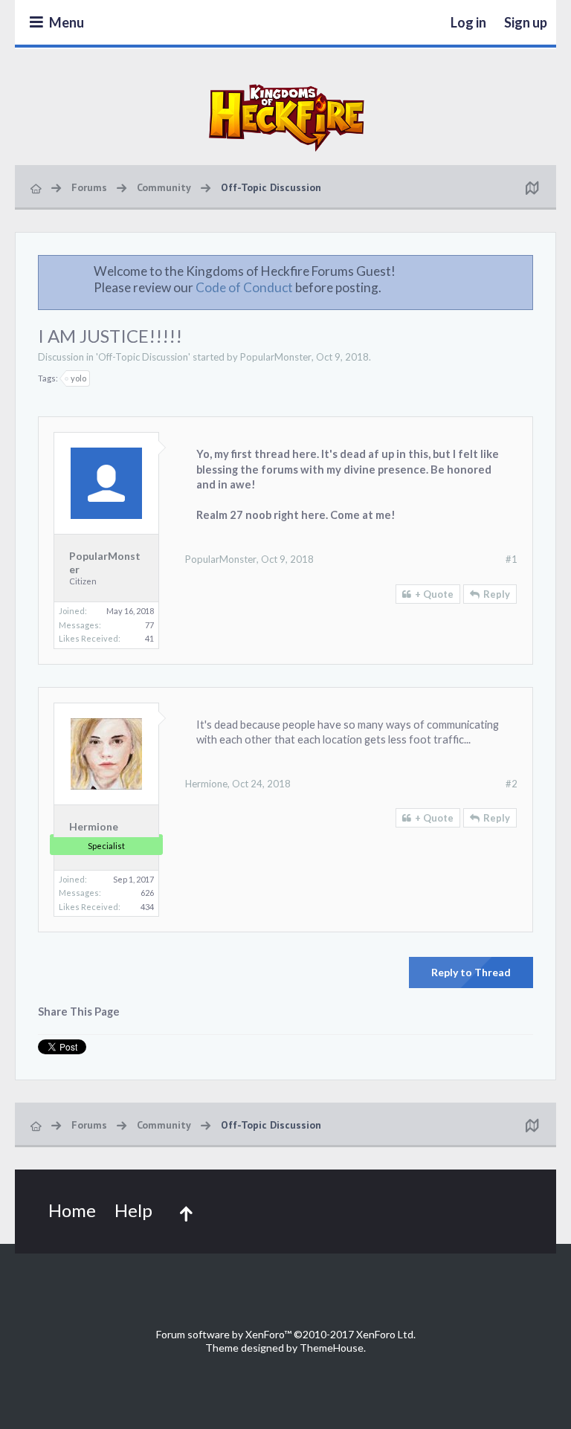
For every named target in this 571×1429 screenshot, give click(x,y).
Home (72, 1210)
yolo (78, 378)
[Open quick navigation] (531, 187)
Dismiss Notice (523, 271)
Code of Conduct (244, 287)
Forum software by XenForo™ (286, 1334)
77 (149, 625)
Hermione (93, 826)
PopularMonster (276, 357)
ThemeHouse (332, 1347)
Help (133, 1210)
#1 (511, 559)
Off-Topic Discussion (143, 357)
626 (147, 892)
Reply (496, 594)
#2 (511, 784)
